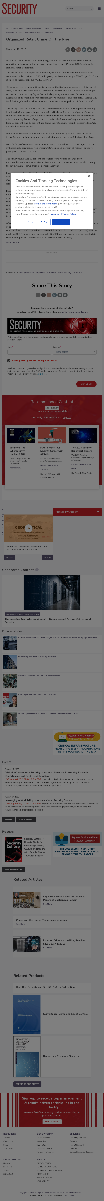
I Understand (61, 222)
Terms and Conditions (46, 203)
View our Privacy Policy (63, 214)
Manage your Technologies (38, 222)
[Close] (89, 176)
